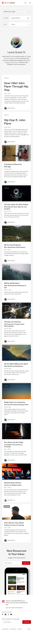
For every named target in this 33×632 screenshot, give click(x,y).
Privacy (19, 629)
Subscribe (26, 563)
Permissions (13, 629)
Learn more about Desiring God (14, 607)
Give (29, 629)
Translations (5, 629)
